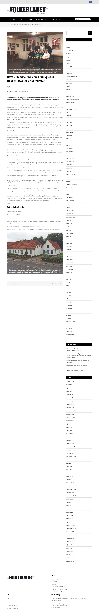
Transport (69, 315)
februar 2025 (70, 440)
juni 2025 (69, 427)
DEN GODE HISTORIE (72, 109)
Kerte (68, 194)
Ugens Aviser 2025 (13, 605)
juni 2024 (69, 466)
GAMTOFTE (70, 142)
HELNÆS (69, 168)
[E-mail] (60, 284)
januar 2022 (70, 561)
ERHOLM (69, 119)
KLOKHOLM (70, 197)
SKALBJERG (70, 266)
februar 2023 (70, 518)
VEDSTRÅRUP (70, 325)
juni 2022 (69, 545)
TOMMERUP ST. (71, 308)
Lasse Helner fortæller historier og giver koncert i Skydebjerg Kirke (68, 598)
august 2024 (70, 460)
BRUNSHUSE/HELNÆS (73, 99)
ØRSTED (69, 249)
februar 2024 (70, 479)
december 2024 (71, 446)
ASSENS (69, 73)
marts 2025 (70, 437)
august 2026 (70, 381)
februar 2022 (70, 558)
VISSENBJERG (70, 334)
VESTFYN (69, 331)
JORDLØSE (70, 187)
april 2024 (70, 473)
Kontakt (10, 598)
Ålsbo (68, 63)
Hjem (8, 24)
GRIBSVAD (70, 155)
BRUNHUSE (70, 93)
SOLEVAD (69, 282)
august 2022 (70, 538)
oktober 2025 (70, 414)
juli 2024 (69, 463)
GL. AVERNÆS (70, 148)
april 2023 (70, 512)
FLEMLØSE (70, 132)
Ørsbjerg (69, 246)
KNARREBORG (71, 200)
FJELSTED (69, 129)
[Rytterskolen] (35, 253)
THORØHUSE (70, 302)
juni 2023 (69, 505)
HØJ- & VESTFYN (71, 171)
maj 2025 (69, 430)
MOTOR (69, 220)
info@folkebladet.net (60, 586)
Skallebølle (70, 269)
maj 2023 (69, 509)
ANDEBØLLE (70, 66)
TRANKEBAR (70, 312)
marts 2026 (70, 397)
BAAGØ (69, 80)
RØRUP (69, 256)
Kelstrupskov (72, 50)
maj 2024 (69, 469)
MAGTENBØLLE (71, 217)
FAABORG (69, 122)
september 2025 (71, 417)
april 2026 (70, 394)
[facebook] (90, 2)
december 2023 (71, 486)
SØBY (68, 285)
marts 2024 (70, 476)
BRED (68, 86)
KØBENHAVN (70, 204)
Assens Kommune (72, 76)
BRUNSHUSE (70, 96)
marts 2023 (70, 515)
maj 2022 (69, 548)
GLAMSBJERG (70, 151)
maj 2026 (69, 391)
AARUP (69, 47)
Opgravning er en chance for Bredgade (77, 365)
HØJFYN (69, 178)
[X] (55, 284)
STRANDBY (70, 292)
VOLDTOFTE (70, 338)
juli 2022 (69, 541)
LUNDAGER (70, 214)
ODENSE (69, 236)
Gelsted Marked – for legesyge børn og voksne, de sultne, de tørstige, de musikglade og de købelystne (79, 355)
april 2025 (70, 433)
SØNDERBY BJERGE (72, 289)
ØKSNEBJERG (70, 243)
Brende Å (69, 89)
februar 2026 (70, 401)
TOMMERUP (70, 305)
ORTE (68, 240)
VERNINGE (70, 328)
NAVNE (69, 230)
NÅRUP (69, 227)
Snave (69, 279)
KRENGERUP (70, 210)
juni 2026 (69, 388)
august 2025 (70, 420)
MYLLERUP (70, 223)
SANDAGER (70, 263)
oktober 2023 (70, 492)
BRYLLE (69, 106)
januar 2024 (70, 482)
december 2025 (71, 407)
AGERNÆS (70, 60)
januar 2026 (70, 404)
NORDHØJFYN (70, 233)
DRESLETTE (70, 112)
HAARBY (69, 165)
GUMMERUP (70, 161)
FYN (68, 138)
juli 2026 (69, 384)
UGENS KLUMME (71, 321)
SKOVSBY (69, 272)
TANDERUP (70, 295)
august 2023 (70, 499)
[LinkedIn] (57, 284)
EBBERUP (69, 115)
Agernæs (69, 57)
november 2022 (71, 528)
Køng (68, 207)
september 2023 (71, 496)
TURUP (69, 318)
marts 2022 (70, 554)
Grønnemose (70, 158)
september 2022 (71, 535)
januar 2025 (70, 443)
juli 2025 (69, 424)
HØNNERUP (70, 181)
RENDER (69, 253)
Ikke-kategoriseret (72, 184)
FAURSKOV (70, 125)
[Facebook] (52, 284)
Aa (68, 44)
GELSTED (69, 145)
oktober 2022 (70, 531)
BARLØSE (69, 83)
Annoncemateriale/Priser (14, 602)
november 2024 (71, 450)
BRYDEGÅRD (70, 102)
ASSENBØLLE (70, 70)
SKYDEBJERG (70, 276)
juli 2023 (69, 502)
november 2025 (71, 411)
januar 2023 (70, 522)
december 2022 (71, 525)
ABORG (69, 53)
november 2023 (71, 489)
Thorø (68, 298)
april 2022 (70, 551)
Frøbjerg (69, 135)
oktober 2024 (70, 453)
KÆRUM (69, 191)
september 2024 (71, 456)
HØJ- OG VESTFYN (71, 174)
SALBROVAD (70, 259)
